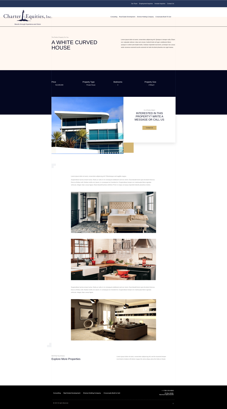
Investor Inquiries (160, 3)
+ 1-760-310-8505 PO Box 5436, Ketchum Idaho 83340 (166, 392)
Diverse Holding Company (145, 16)
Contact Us (170, 3)
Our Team (134, 3)
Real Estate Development (127, 16)
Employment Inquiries (146, 3)
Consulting (113, 16)
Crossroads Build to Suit (163, 16)
